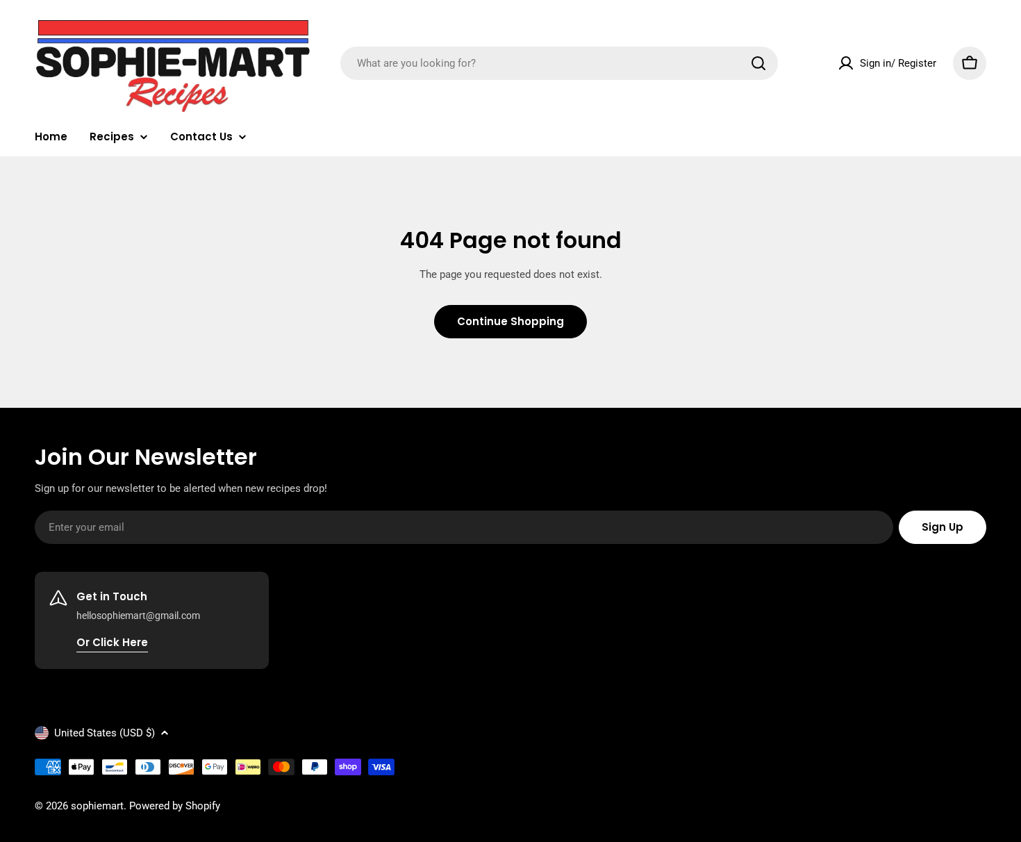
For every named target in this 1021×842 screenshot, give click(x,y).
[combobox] (559, 63)
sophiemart (97, 806)
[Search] (758, 63)
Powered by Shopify (174, 806)
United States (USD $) (104, 733)
